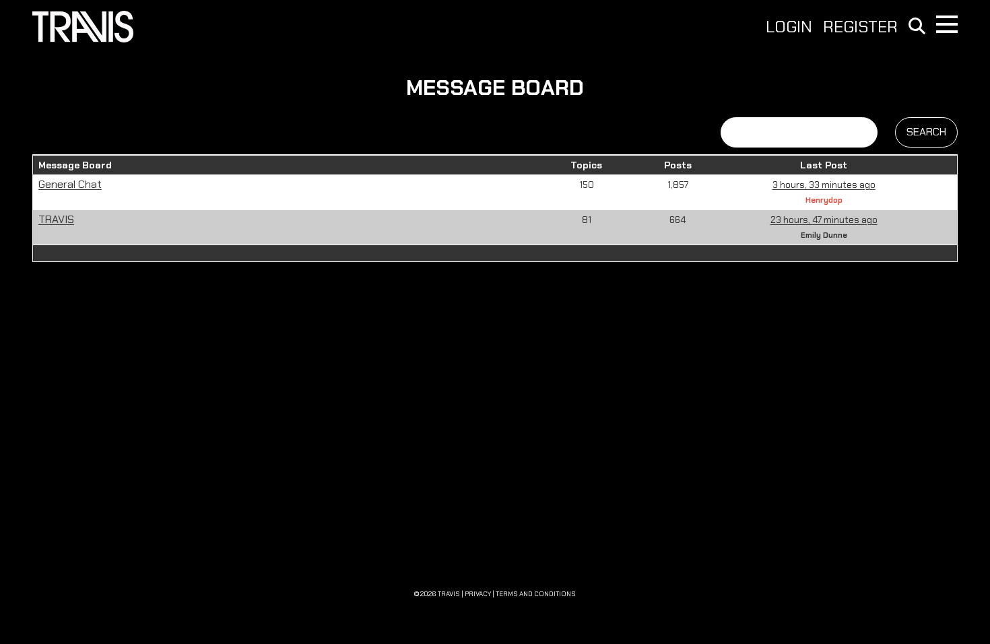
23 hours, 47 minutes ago (824, 220)
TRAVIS (56, 219)
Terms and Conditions (536, 593)
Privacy (478, 593)
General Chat (70, 184)
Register (860, 27)
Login (789, 27)
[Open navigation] (947, 24)
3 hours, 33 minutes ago (824, 185)
